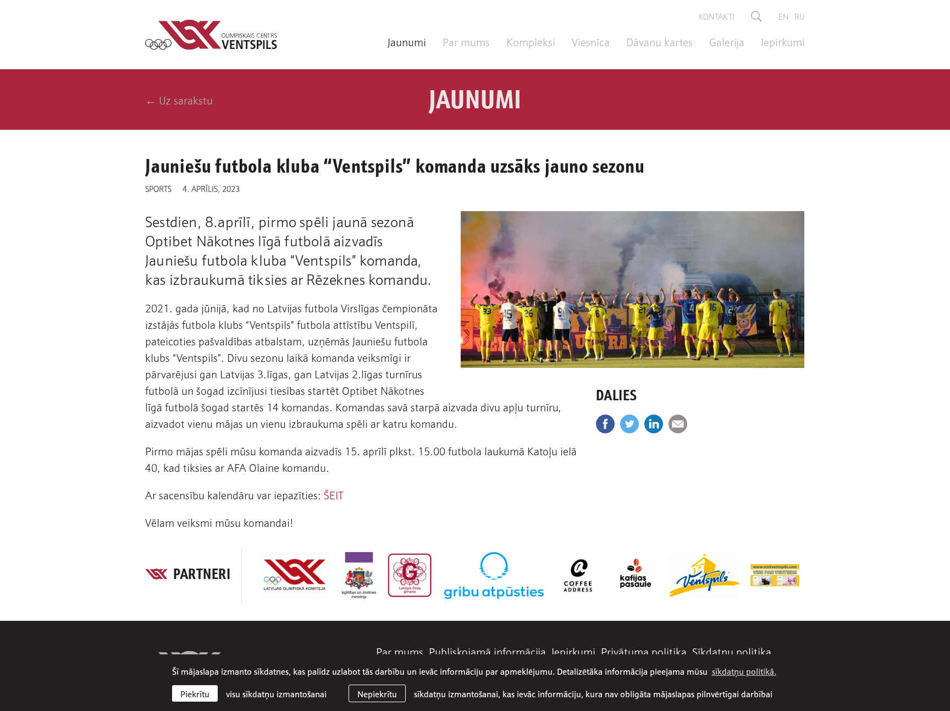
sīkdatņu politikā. (744, 671)
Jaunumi (407, 41)
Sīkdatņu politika (731, 651)
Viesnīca (591, 41)
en (783, 16)
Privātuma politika (644, 651)
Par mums (466, 41)
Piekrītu (194, 693)
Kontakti (716, 16)
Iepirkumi (783, 41)
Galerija (726, 41)
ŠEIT (334, 494)
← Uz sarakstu (179, 99)
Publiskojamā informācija (487, 651)
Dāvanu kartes (659, 41)
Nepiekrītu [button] (377, 693)
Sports (158, 188)
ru (799, 16)
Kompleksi (530, 41)
